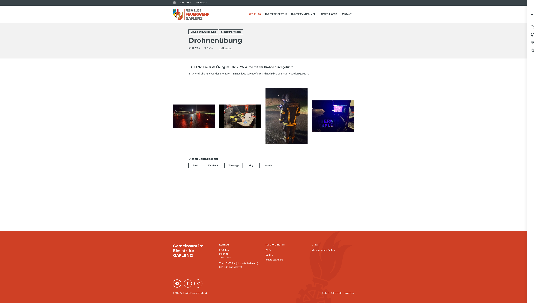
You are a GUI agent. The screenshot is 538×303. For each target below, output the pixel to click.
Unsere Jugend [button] (328, 14)
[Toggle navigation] (532, 14)
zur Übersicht (225, 48)
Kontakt (346, 14)
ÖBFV (268, 250)
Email (195, 165)
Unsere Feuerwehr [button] (276, 14)
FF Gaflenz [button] (200, 3)
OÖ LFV (269, 255)
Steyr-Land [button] (184, 3)
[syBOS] (532, 42)
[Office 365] (532, 50)
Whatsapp (234, 165)
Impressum (349, 293)
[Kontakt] (532, 35)
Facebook (213, 165)
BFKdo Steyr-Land (274, 259)
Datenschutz (336, 293)
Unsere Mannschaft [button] (303, 14)
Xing (251, 165)
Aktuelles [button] (255, 14)
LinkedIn (268, 165)
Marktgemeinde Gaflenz (323, 250)
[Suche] (532, 27)
